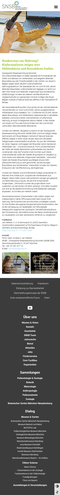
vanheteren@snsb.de (17, 248)
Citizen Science (30, 462)
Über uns (30, 317)
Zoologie (30, 399)
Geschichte (30, 331)
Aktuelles (30, 347)
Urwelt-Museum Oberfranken (30, 451)
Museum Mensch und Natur (30, 424)
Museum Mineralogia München (30, 438)
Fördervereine (30, 356)
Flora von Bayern (30, 480)
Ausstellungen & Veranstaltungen (30, 485)
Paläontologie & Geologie (30, 378)
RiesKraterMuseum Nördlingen (30, 448)
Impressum (43, 283)
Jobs (30, 352)
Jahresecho (30, 339)
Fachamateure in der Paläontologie (30, 473)
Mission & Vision (30, 322)
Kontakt (30, 327)
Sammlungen (30, 372)
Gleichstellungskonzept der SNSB (30, 293)
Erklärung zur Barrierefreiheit (30, 288)
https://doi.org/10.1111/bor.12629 (17, 230)
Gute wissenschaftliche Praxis (25, 297)
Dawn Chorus (30, 467)
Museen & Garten (30, 417)
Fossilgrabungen (30, 477)
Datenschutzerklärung (22, 283)
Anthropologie (30, 390)
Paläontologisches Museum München (30, 431)
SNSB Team (30, 335)
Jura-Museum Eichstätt (30, 444)
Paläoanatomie (30, 395)
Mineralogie (30, 386)
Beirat (30, 343)
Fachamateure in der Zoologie (30, 470)
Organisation (30, 364)
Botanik (30, 382)
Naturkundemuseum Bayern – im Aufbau (30, 458)
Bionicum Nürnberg (30, 454)
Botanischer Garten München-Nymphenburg (30, 403)
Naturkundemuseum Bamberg (30, 441)
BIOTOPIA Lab (30, 428)
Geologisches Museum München (30, 434)
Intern (47, 297)
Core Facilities (30, 360)
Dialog (30, 411)
